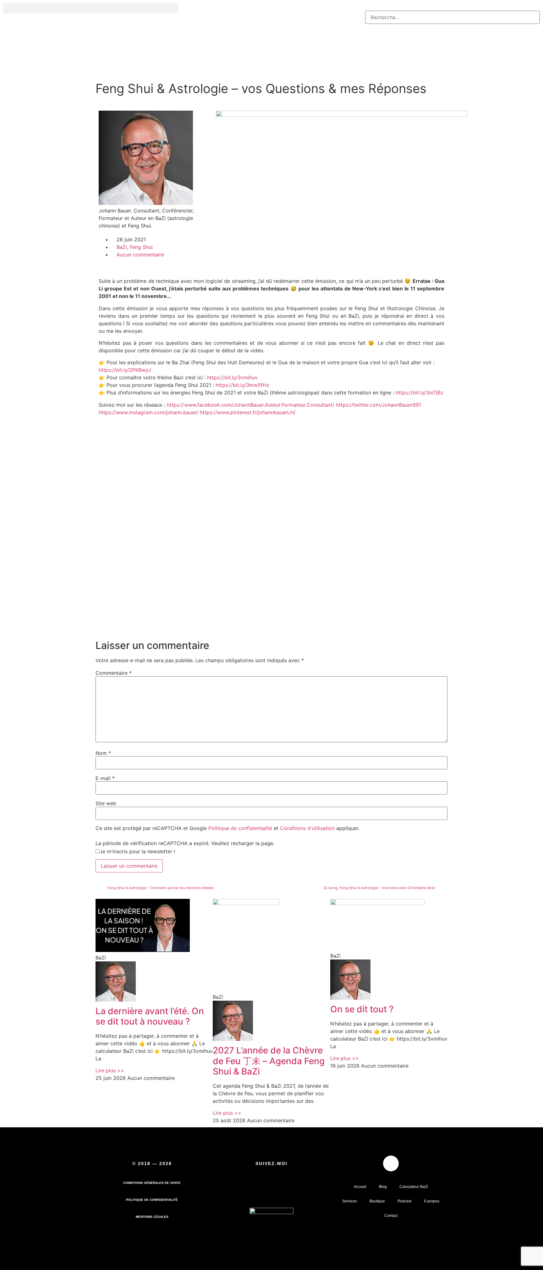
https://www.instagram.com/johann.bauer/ (148, 412)
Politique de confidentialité (240, 828)
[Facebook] (270, 1188)
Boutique (377, 1201)
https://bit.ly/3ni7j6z (419, 392)
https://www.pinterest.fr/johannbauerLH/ (248, 412)
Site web (106, 803)
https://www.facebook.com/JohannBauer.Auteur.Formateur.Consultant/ (250, 405)
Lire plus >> (110, 1070)
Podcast (404, 1201)
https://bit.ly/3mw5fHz (242, 385)
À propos (431, 1201)
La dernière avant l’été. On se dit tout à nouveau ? (150, 1016)
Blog (383, 1187)
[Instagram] (290, 1188)
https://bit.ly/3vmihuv (232, 377)
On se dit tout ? (362, 1009)
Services (349, 1201)
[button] (90, 8)
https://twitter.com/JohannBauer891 (378, 405)
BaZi (122, 247)
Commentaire (114, 672)
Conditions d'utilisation (307, 828)
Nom (103, 753)
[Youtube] (250, 1188)
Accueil (360, 1187)
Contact (391, 1215)
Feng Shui (141, 247)
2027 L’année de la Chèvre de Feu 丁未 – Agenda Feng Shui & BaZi (269, 1061)
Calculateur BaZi (413, 1187)
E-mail (105, 778)
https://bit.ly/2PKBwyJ (125, 370)
